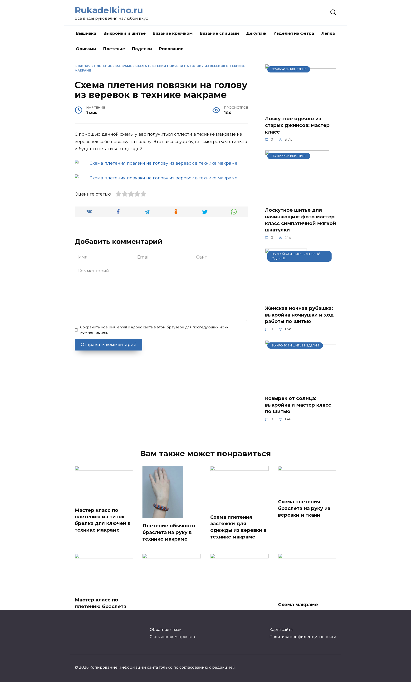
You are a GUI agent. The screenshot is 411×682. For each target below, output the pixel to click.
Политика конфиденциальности (302, 636)
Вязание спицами (219, 33)
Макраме (123, 66)
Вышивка (86, 33)
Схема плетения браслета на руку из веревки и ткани (304, 508)
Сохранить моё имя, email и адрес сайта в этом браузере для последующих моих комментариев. (154, 330)
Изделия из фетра (294, 33)
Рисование (171, 48)
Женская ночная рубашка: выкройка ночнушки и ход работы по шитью (299, 314)
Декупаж (256, 33)
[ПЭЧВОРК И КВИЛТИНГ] (300, 107)
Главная (83, 66)
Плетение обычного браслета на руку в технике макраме (168, 532)
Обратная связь (165, 629)
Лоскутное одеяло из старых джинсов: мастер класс (297, 125)
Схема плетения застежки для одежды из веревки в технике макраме (238, 527)
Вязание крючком (173, 33)
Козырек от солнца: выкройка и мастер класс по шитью (298, 404)
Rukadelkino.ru (109, 10)
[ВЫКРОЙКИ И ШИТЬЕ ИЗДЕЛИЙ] (300, 387)
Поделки (142, 48)
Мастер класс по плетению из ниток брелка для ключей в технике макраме (103, 520)
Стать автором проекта (172, 636)
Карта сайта (281, 629)
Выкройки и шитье (124, 33)
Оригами (86, 48)
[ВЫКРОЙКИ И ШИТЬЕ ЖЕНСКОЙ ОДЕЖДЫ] (286, 297)
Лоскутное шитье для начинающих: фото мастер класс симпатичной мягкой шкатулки (300, 220)
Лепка (328, 33)
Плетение (114, 48)
